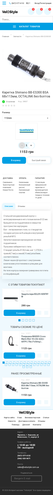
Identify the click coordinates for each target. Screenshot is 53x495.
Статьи (46, 417)
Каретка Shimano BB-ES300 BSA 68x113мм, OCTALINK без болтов (35, 385)
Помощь (16, 425)
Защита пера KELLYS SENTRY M (34, 295)
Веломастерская (32, 417)
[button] (26, 26)
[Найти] (49, 19)
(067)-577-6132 (23, 456)
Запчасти (17, 36)
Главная (5, 36)
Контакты (37, 425)
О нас (19, 417)
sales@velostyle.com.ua (28, 467)
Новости (12, 421)
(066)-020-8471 (23, 459)
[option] (26, 64)
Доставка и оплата (26, 421)
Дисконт (26, 425)
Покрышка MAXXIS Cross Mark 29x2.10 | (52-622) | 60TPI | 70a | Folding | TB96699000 (33, 339)
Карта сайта (9, 417)
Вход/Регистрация (43, 3)
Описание (9, 206)
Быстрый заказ (39, 160)
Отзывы (21, 206)
